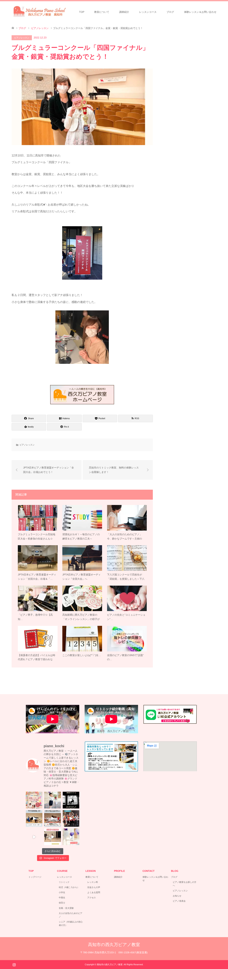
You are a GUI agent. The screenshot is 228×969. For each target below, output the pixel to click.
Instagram (14, 964)
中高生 (62, 897)
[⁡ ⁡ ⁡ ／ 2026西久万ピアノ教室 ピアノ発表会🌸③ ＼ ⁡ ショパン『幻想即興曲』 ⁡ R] (34, 837)
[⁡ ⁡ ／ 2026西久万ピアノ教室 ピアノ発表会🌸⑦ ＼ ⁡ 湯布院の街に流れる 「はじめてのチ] (71, 800)
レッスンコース (148, 12)
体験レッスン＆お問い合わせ (200, 12)
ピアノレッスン (21, 37)
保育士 (62, 903)
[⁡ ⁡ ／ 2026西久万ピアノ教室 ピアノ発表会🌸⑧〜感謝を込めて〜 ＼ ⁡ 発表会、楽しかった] (52, 800)
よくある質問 (93, 892)
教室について (101, 12)
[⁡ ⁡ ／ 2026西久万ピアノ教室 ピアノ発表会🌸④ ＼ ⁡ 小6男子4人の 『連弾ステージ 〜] (71, 818)
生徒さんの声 (93, 887)
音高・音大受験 (66, 908)
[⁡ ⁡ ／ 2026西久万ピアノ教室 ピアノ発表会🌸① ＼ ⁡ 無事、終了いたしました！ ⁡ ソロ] (71, 837)
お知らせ (177, 896)
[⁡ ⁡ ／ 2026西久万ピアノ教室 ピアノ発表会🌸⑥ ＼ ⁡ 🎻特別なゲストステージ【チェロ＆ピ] (34, 818)
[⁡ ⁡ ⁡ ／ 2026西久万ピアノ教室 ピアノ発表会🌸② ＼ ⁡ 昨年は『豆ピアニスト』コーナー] (52, 837)
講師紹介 (124, 12)
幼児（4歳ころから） (69, 887)
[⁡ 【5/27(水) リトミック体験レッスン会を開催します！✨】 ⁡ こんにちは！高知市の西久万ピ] (34, 800)
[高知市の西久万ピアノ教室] (43, 12)
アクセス (91, 897)
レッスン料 (92, 882)
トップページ (34, 877)
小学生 (62, 892)
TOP (81, 12)
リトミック (64, 882)
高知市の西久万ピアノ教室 (114, 944)
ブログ (170, 12)
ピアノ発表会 (179, 901)
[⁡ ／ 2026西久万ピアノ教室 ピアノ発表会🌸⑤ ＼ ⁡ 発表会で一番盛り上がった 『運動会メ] (52, 818)
